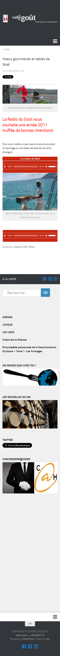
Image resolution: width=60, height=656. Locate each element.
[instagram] (56, 279)
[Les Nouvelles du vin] (30, 427)
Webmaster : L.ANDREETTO (30, 635)
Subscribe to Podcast (14, 339)
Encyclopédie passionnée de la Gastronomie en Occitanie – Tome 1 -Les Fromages (29, 349)
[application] (30, 165)
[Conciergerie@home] (30, 492)
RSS (25, 246)
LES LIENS (8, 332)
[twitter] (50, 279)
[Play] (5, 166)
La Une (6, 49)
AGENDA (7, 317)
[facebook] (45, 279)
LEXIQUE (7, 324)
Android (18, 246)
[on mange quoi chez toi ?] (30, 384)
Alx (48, 638)
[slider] (53, 166)
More (32, 246)
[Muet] (46, 166)
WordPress (28, 638)
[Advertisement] (32, 257)
